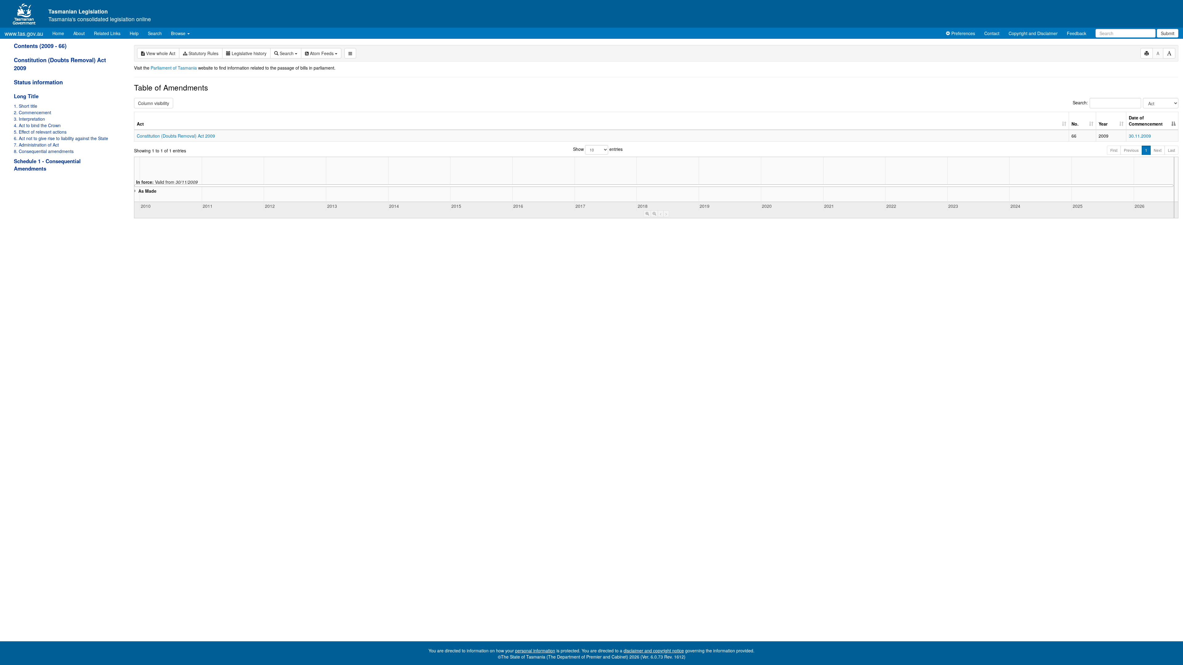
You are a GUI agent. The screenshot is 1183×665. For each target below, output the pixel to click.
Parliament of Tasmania (174, 68)
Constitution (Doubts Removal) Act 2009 (176, 136)
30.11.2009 (1140, 136)
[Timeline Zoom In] (647, 213)
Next (1157, 150)
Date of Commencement (1146, 121)
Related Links (107, 33)
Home (60, 33)
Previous (1131, 150)
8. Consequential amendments (44, 151)
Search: (1080, 102)
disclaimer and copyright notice (654, 650)
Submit (1167, 33)
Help (134, 33)
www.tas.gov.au (24, 33)
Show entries (598, 149)
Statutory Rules (202, 53)
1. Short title (25, 106)
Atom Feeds (322, 53)
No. (1075, 124)
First (1113, 150)
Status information (38, 82)
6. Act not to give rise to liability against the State (61, 138)
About (79, 33)
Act (140, 124)
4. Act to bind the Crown (37, 125)
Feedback (1076, 33)
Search (155, 33)
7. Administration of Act (36, 145)
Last (1171, 150)
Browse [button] (179, 33)
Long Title (26, 96)
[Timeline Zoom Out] (654, 213)
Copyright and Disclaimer (1033, 33)
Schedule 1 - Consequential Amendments (47, 164)
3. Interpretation (29, 119)
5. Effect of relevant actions (40, 132)
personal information (535, 650)
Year (1103, 124)
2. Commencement (32, 112)
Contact (991, 33)
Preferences (962, 33)
